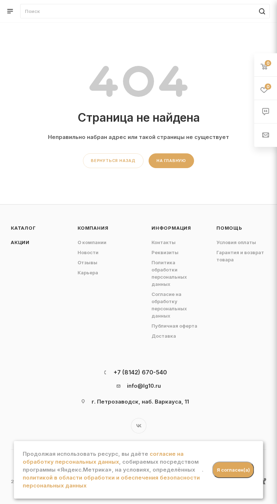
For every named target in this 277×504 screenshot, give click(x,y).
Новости (88, 252)
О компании (92, 242)
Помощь (229, 228)
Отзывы (87, 262)
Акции (20, 242)
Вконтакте (138, 425)
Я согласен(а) (233, 470)
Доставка (163, 336)
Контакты (163, 242)
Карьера (88, 272)
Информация (171, 228)
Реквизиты (165, 252)
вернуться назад (113, 160)
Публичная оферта (174, 326)
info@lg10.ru (144, 385)
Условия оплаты (236, 242)
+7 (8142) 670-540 (140, 372)
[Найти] (261, 11)
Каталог (23, 228)
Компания (93, 228)
